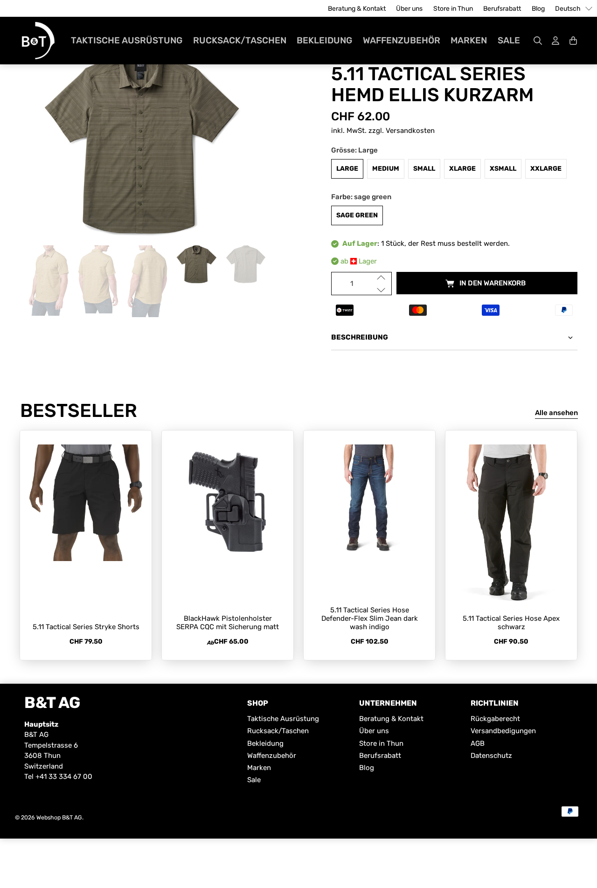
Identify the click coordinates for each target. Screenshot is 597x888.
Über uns (409, 9)
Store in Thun (453, 9)
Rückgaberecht (495, 719)
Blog (538, 9)
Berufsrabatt (502, 9)
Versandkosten (410, 130)
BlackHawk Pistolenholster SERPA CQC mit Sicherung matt (227, 622)
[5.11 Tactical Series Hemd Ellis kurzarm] (143, 142)
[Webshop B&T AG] (38, 40)
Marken (469, 40)
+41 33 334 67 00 (63, 776)
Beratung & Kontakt (357, 9)
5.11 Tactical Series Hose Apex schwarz (511, 622)
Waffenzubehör (401, 40)
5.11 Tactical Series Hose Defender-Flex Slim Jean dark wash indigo (369, 618)
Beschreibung (359, 337)
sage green (357, 215)
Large (347, 169)
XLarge (462, 169)
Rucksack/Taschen (239, 40)
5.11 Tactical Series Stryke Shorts (86, 627)
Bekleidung (324, 40)
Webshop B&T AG (59, 817)
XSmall (503, 169)
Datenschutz (491, 755)
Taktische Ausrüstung (126, 40)
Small (424, 169)
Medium (385, 169)
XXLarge (546, 169)
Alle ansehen (556, 413)
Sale (509, 40)
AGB (478, 743)
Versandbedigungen (503, 731)
